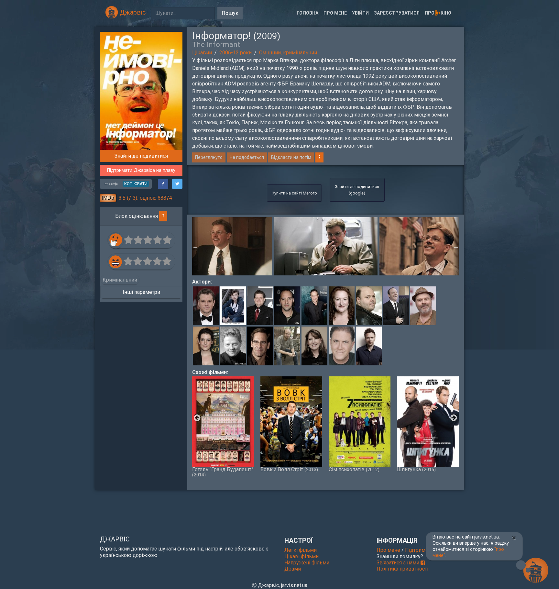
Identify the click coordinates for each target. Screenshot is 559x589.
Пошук (230, 13)
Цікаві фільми (301, 556)
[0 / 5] (129, 240)
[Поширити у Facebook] (163, 184)
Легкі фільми (300, 550)
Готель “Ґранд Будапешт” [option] (222, 471)
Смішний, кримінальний (288, 53)
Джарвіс (132, 12)
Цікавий (202, 53)
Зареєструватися (397, 13)
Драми (292, 569)
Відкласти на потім (291, 157)
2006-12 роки (235, 53)
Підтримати (419, 550)
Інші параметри (141, 292)
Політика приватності (402, 569)
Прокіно (438, 13)
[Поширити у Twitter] (177, 184)
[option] (326, 246)
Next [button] (456, 246)
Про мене (335, 13)
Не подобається (247, 157)
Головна (307, 13)
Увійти (360, 13)
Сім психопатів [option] (354, 469)
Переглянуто (209, 157)
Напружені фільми (306, 563)
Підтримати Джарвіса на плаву (141, 170)
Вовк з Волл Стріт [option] (289, 469)
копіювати (136, 183)
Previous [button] (195, 246)
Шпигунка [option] (416, 469)
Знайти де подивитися (141, 156)
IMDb (108, 198)
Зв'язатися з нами (399, 563)
